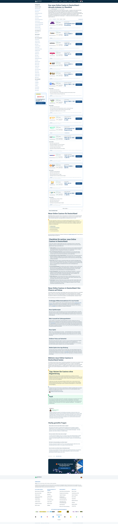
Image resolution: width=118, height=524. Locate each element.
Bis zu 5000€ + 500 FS (68, 34)
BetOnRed (49, 494)
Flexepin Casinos (37, 66)
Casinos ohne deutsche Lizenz (39, 19)
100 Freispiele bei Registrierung (69, 129)
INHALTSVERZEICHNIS (53, 210)
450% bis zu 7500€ (67, 54)
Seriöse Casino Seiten (37, 27)
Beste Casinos (70, 1)
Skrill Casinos (36, 55)
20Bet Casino (49, 492)
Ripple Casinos (37, 77)
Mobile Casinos (37, 11)
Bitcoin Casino (37, 505)
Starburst (73, 502)
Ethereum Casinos (37, 75)
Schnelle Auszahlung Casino (38, 13)
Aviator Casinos (37, 88)
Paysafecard (53, 322)
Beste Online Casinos (37, 8)
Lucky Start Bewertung (52, 65)
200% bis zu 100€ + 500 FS (69, 138)
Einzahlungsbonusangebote (54, 227)
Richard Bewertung (52, 75)
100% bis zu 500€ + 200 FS (69, 156)
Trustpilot (59, 519)
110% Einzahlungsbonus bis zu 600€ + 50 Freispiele (40, 100)
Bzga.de (51, 48)
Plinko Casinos (37, 90)
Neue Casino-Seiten (38, 493)
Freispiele (60, 1)
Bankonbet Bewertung (52, 157)
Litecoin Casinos (37, 72)
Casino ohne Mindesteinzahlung (39, 22)
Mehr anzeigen (65, 208)
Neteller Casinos (37, 53)
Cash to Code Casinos (38, 69)
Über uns (75, 1)
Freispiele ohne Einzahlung (64, 493)
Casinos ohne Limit (37, 21)
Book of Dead (74, 491)
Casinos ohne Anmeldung (38, 16)
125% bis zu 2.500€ (67, 44)
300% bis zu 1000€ (67, 183)
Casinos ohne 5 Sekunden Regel (39, 24)
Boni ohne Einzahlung (55, 1)
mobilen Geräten (71, 234)
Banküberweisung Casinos (38, 58)
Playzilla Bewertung (52, 139)
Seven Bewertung (52, 55)
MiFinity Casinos (37, 64)
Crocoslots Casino (50, 499)
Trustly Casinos (37, 499)
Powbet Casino (49, 496)
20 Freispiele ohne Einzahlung (69, 24)
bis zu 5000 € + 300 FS (68, 75)
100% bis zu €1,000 (67, 119)
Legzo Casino (49, 501)
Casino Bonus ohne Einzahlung (65, 491)
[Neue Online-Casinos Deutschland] (81, 477)
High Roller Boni (62, 504)
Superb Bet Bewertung (52, 35)
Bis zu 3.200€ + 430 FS (68, 166)
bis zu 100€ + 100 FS (69, 85)
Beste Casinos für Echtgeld (39, 491)
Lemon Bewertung (52, 194)
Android (36, 32)
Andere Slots (74, 506)
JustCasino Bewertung (52, 45)
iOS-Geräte (66, 351)
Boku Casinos (36, 44)
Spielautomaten (52, 226)
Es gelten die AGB (42, 101)
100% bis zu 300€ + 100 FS (69, 194)
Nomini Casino (49, 503)
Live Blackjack (36, 82)
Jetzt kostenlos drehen (64, 468)
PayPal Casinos (37, 39)
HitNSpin (48, 505)
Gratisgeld (54, 306)
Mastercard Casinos (37, 61)
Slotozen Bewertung (52, 167)
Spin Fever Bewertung (52, 25)
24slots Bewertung (52, 184)
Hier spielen (78, 23)
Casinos (54, 456)
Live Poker (36, 85)
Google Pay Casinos (37, 42)
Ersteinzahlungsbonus (63, 499)
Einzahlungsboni (65, 1)
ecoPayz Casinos (37, 47)
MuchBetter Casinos (37, 50)
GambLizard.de (50, 456)
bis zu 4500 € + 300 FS (68, 64)
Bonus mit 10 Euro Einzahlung (64, 506)
